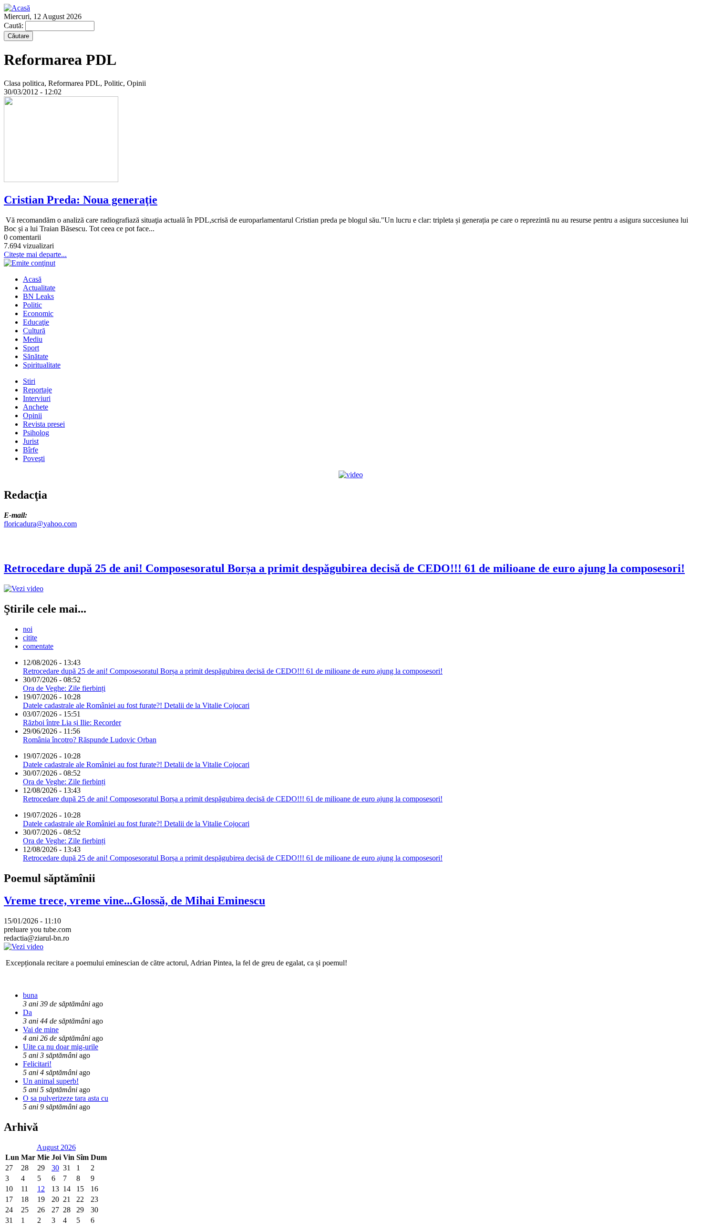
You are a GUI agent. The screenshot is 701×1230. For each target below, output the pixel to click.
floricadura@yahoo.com (40, 524)
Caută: (14, 25)
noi (27, 629)
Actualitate (39, 288)
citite (30, 638)
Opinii (32, 415)
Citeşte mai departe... (35, 254)
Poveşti (34, 458)
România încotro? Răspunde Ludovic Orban (89, 740)
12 (41, 1189)
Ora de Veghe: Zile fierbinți (64, 688)
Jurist (31, 441)
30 (55, 1168)
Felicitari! (37, 1064)
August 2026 (56, 1147)
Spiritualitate (42, 365)
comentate (38, 646)
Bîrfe (30, 450)
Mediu (32, 339)
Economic (38, 313)
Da (27, 1012)
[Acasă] (17, 8)
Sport (31, 348)
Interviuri (37, 398)
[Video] (351, 475)
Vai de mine (41, 1029)
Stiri (29, 381)
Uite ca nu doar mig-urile (60, 1047)
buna (30, 995)
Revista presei (44, 424)
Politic (32, 305)
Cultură (34, 331)
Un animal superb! (51, 1081)
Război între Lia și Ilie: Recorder (72, 722)
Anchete (35, 407)
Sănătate (35, 356)
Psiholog (36, 433)
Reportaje (37, 390)
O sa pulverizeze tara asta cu (65, 1098)
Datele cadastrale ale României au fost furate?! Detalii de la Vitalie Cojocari (136, 705)
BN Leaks (38, 296)
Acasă (32, 279)
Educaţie (36, 322)
